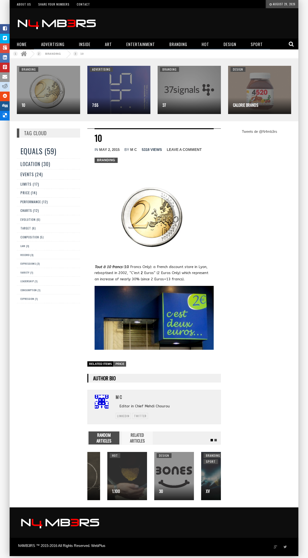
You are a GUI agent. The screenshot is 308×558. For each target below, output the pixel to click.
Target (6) (28, 228)
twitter (140, 416)
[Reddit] (5, 87)
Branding (53, 53)
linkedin (123, 416)
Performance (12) (34, 201)
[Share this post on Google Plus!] (5, 48)
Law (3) (24, 246)
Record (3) (26, 255)
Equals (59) (38, 151)
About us (24, 4)
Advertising (101, 69)
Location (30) (35, 164)
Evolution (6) (30, 219)
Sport (191, 461)
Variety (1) (26, 272)
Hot (95, 455)
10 (82, 53)
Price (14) (28, 192)
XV (188, 491)
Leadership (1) (29, 281)
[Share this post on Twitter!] (5, 38)
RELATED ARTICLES (137, 438)
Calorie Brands (245, 105)
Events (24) (31, 174)
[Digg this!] (5, 106)
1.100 (96, 491)
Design (238, 69)
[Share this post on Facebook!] (5, 29)
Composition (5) (32, 237)
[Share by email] (5, 77)
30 (141, 491)
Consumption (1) (30, 290)
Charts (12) (29, 210)
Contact (83, 4)
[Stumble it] (5, 96)
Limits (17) (29, 184)
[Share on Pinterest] (5, 67)
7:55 (95, 105)
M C (133, 150)
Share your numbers (54, 4)
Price (120, 364)
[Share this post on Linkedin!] (5, 58)
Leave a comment (184, 150)
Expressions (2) (30, 263)
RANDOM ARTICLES (103, 438)
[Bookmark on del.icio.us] (5, 116)
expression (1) (29, 299)
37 (164, 105)
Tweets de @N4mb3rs (259, 131)
